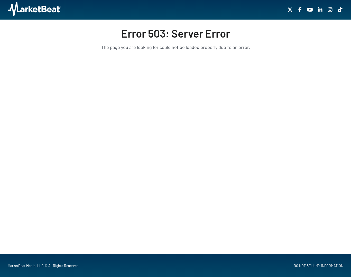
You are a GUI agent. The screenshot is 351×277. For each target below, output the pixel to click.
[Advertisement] (175, 112)
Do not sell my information (318, 265)
